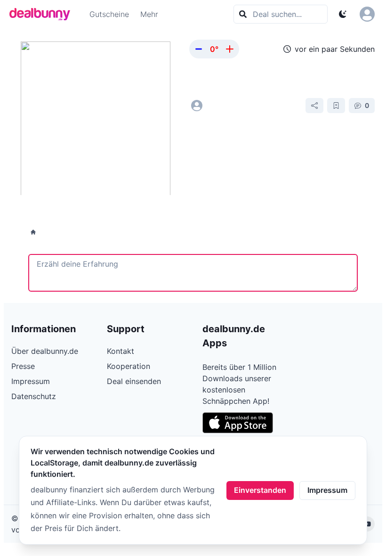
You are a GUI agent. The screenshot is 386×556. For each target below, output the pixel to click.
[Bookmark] (336, 105)
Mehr (149, 14)
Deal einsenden (134, 381)
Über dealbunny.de (44, 351)
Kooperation (128, 366)
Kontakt (120, 351)
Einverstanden (260, 490)
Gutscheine (109, 14)
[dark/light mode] (342, 14)
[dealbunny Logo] (42, 14)
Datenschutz (33, 396)
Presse (23, 366)
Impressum (327, 490)
